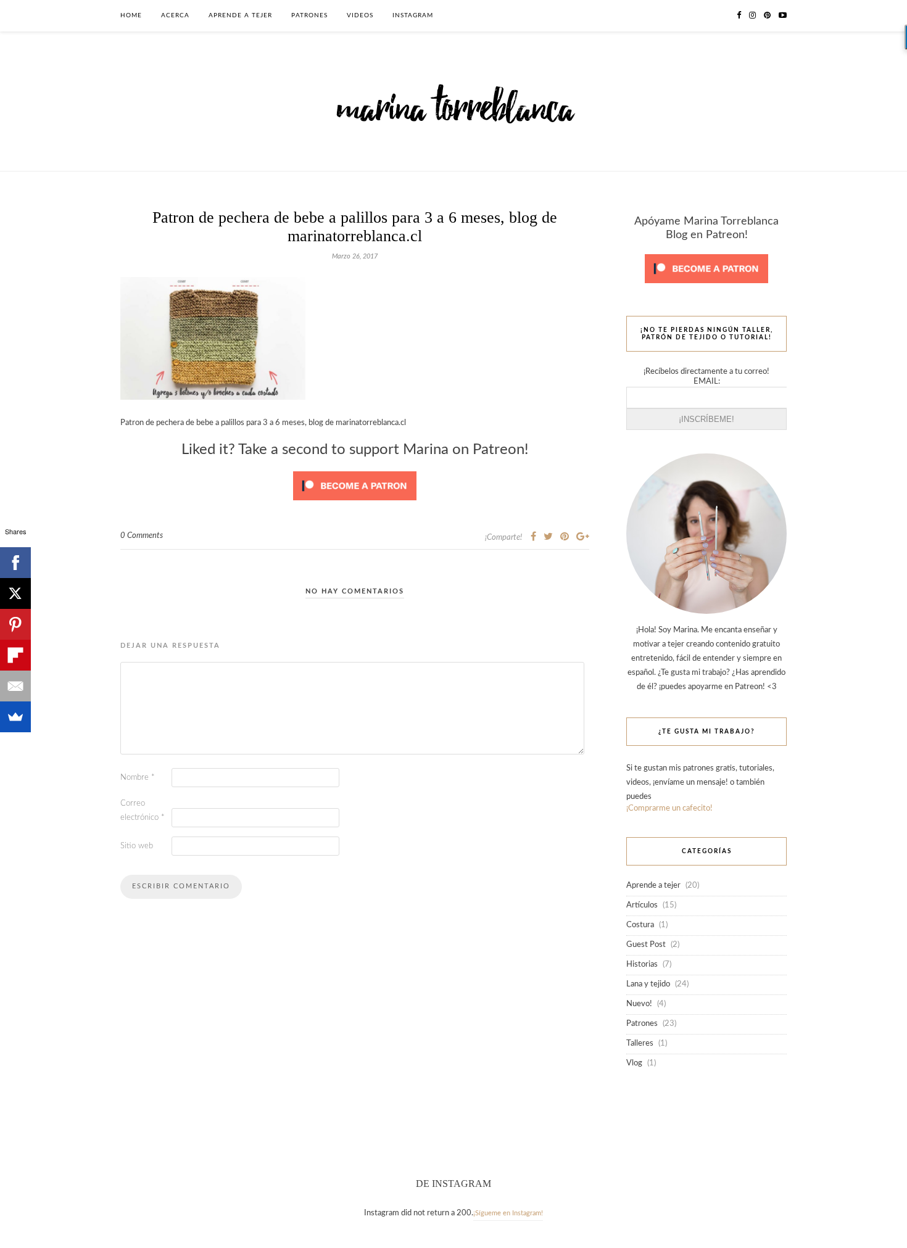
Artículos (642, 905)
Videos (360, 15)
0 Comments (141, 536)
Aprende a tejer (240, 15)
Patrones (309, 15)
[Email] (15, 686)
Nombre (137, 778)
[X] (15, 593)
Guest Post (646, 945)
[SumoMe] (15, 716)
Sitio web (136, 846)
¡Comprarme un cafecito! (669, 808)
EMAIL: (707, 382)
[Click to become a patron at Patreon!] (354, 504)
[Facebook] (15, 562)
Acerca (175, 15)
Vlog (634, 1063)
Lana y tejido (648, 984)
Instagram (412, 15)
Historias (642, 965)
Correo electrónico (142, 811)
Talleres (639, 1043)
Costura (640, 925)
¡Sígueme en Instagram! (508, 1213)
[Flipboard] (15, 655)
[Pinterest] (15, 624)
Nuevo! (639, 1004)
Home (131, 15)
